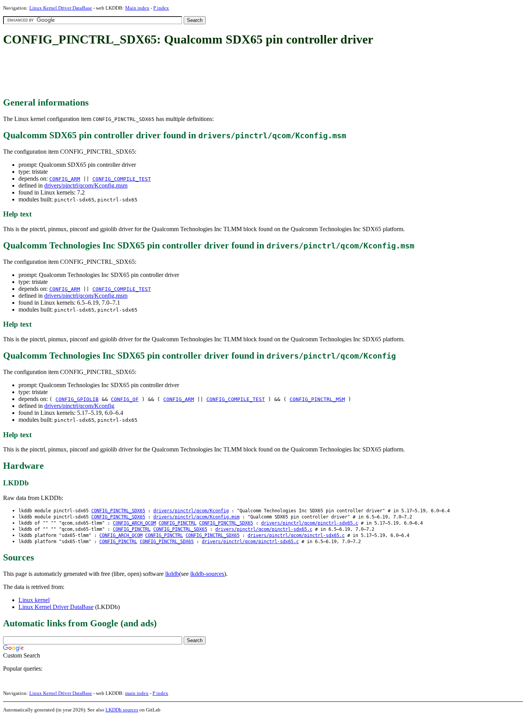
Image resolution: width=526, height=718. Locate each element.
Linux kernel (34, 600)
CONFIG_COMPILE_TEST (121, 179)
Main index (137, 8)
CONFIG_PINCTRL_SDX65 (118, 510)
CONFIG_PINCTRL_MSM (317, 399)
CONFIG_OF (125, 399)
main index (137, 693)
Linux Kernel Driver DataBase (60, 8)
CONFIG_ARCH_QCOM (134, 523)
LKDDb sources (122, 710)
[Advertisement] (143, 72)
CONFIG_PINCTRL (177, 523)
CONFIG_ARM (64, 179)
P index (161, 8)
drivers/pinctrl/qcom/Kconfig (79, 406)
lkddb (172, 573)
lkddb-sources (207, 573)
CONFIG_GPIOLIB (77, 399)
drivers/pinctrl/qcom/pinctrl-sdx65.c (309, 523)
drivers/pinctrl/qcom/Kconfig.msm (85, 185)
